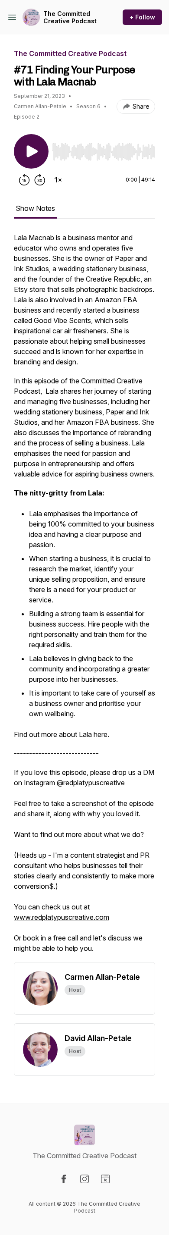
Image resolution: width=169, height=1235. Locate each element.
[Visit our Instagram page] (84, 1179)
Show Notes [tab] (35, 208)
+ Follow (142, 17)
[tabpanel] (84, 597)
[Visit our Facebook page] (63, 1179)
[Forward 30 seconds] (40, 180)
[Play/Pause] (31, 151)
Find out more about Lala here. (61, 734)
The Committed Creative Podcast (70, 17)
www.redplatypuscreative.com (61, 917)
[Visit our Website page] (105, 1179)
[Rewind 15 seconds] (24, 180)
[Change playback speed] (58, 180)
